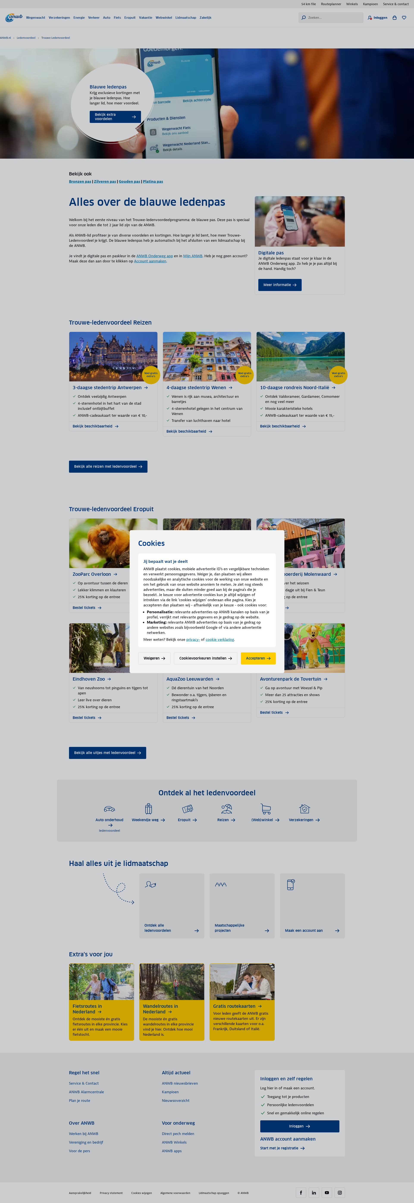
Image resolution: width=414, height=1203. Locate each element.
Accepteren (255, 658)
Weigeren (152, 658)
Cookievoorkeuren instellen (202, 658)
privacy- (193, 639)
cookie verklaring (220, 639)
